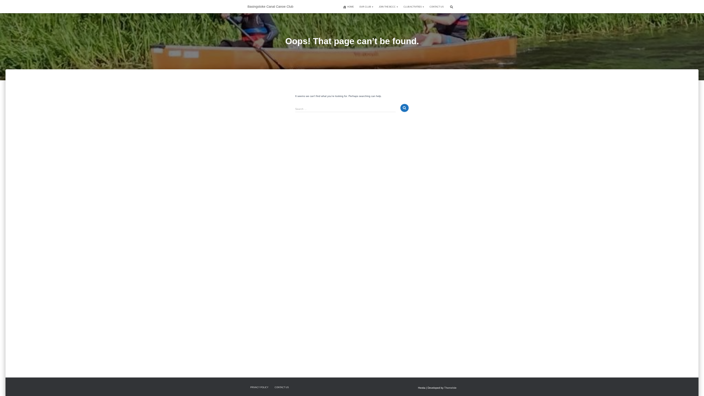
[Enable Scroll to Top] (696, 388)
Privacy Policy (259, 387)
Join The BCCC (387, 7)
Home (350, 7)
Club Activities (413, 7)
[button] (372, 7)
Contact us (437, 7)
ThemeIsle (450, 387)
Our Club (365, 7)
